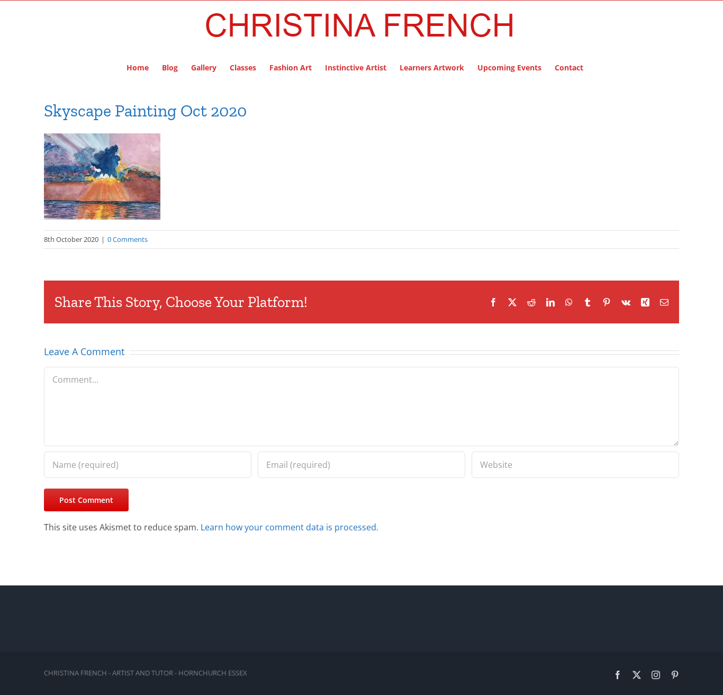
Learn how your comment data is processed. (289, 527)
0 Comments (127, 239)
